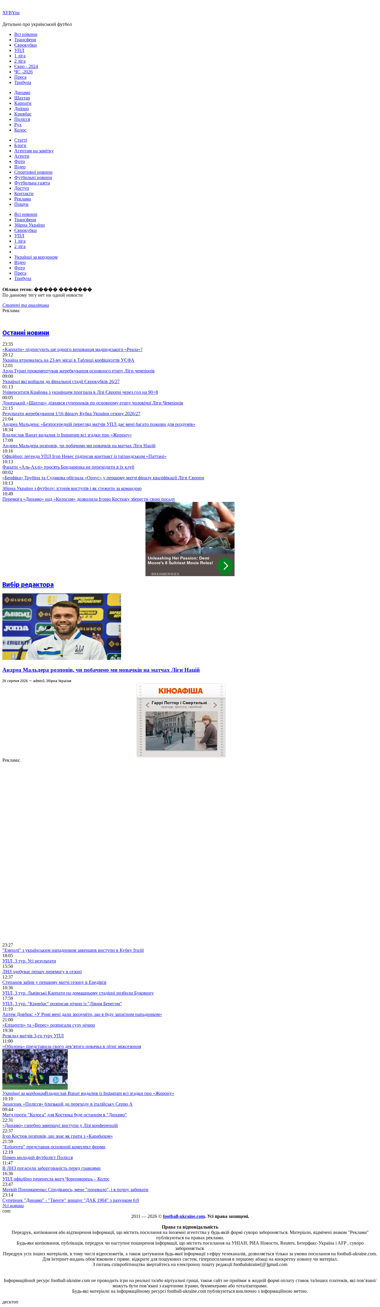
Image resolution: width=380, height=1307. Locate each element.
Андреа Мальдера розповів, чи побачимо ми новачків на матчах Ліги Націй (79, 445)
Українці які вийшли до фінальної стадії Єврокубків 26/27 (61, 381)
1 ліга (20, 55)
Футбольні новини (33, 177)
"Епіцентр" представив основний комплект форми (53, 1146)
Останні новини (25, 333)
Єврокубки (25, 45)
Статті (20, 140)
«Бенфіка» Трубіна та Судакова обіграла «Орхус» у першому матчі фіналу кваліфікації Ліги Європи (103, 477)
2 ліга (20, 61)
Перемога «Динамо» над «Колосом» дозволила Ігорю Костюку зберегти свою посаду (88, 499)
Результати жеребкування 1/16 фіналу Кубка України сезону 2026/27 (71, 413)
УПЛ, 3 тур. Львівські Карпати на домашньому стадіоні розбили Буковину (78, 992)
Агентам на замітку (34, 150)
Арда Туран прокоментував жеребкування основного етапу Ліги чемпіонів (78, 370)
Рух (18, 124)
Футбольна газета (32, 182)
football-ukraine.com (184, 1216)
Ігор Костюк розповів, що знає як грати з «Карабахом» (57, 1136)
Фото (19, 161)
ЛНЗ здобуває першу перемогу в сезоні (42, 971)
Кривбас (22, 113)
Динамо (22, 92)
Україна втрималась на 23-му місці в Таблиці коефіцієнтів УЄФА (68, 360)
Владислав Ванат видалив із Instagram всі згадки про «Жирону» (67, 434)
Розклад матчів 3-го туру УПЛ (33, 1035)
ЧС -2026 (23, 71)
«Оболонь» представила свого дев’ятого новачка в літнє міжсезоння (71, 1046)
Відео (20, 166)
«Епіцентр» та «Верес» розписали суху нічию (48, 1025)
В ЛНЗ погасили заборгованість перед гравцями (51, 1168)
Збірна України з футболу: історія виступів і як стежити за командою (72, 488)
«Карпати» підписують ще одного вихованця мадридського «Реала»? (72, 349)
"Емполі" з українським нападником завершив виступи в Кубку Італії (73, 950)
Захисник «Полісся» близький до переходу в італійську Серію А (67, 1104)
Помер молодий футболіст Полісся (37, 1157)
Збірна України (29, 224)
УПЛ (19, 50)
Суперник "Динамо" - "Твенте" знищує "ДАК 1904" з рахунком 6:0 (70, 1200)
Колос (20, 129)
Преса (20, 77)
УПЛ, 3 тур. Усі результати (29, 960)
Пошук (21, 204)
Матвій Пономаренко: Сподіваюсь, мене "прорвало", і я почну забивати (75, 1189)
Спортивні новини (33, 172)
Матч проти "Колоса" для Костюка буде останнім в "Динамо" (64, 1114)
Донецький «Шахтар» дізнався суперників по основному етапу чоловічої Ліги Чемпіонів (92, 402)
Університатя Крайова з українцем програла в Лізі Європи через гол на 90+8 (80, 392)
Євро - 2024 (26, 66)
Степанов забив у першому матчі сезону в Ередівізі (54, 982)
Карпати (22, 103)
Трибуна (22, 82)
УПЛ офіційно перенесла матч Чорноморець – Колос (56, 1178)
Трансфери (25, 39)
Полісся (22, 119)
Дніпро (21, 108)
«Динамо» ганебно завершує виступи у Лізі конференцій (60, 1125)
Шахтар (22, 97)
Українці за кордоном (36, 257)
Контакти (24, 193)
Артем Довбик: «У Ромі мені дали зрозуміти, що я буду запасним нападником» (82, 1014)
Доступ (21, 188)
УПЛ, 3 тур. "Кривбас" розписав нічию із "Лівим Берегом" (62, 1003)
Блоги (20, 145)
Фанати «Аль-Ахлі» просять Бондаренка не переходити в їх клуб (68, 467)
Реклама (22, 198)
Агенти (21, 156)
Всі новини (25, 34)
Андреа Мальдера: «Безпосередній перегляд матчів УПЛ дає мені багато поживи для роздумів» (98, 424)
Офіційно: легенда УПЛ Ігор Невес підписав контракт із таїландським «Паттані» (84, 456)
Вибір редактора (28, 585)
